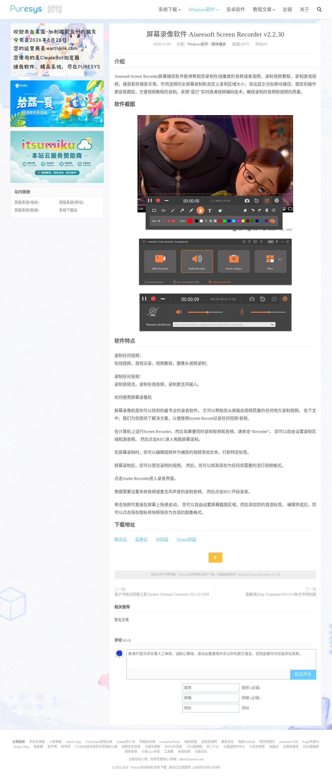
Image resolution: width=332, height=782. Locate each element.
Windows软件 (201, 9)
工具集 (169, 751)
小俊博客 (55, 742)
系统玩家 (184, 751)
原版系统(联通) (27, 210)
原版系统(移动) (71, 202)
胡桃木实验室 (131, 747)
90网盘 (162, 539)
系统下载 (167, 9)
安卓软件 (235, 9)
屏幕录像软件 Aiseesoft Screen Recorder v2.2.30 (215, 34)
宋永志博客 (37, 742)
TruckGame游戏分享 (98, 742)
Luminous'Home (170, 742)
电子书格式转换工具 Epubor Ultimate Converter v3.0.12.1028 (161, 594)
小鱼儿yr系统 (151, 751)
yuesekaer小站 (288, 742)
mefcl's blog (73, 742)
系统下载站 (68, 210)
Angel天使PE (311, 742)
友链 (287, 9)
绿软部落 (190, 742)
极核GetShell (246, 742)
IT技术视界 (257, 747)
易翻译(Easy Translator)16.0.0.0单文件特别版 (281, 594)
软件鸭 (52, 747)
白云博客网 (311, 747)
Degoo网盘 (186, 539)
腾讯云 (120, 539)
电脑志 (274, 747)
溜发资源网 (209, 742)
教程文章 (262, 9)
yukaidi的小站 (126, 742)
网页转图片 (267, 742)
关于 (304, 9)
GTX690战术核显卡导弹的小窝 (96, 747)
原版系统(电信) (27, 202)
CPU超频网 (194, 747)
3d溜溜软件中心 (234, 747)
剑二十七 (212, 747)
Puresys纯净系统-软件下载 (26, 9)
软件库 (66, 747)
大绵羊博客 (152, 747)
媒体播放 (218, 44)
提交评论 (303, 674)
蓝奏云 (141, 539)
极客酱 (38, 747)
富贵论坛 (227, 742)
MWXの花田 (173, 747)
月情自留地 (291, 747)
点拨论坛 (201, 751)
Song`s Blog (21, 747)
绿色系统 (131, 751)
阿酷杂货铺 (147, 742)
